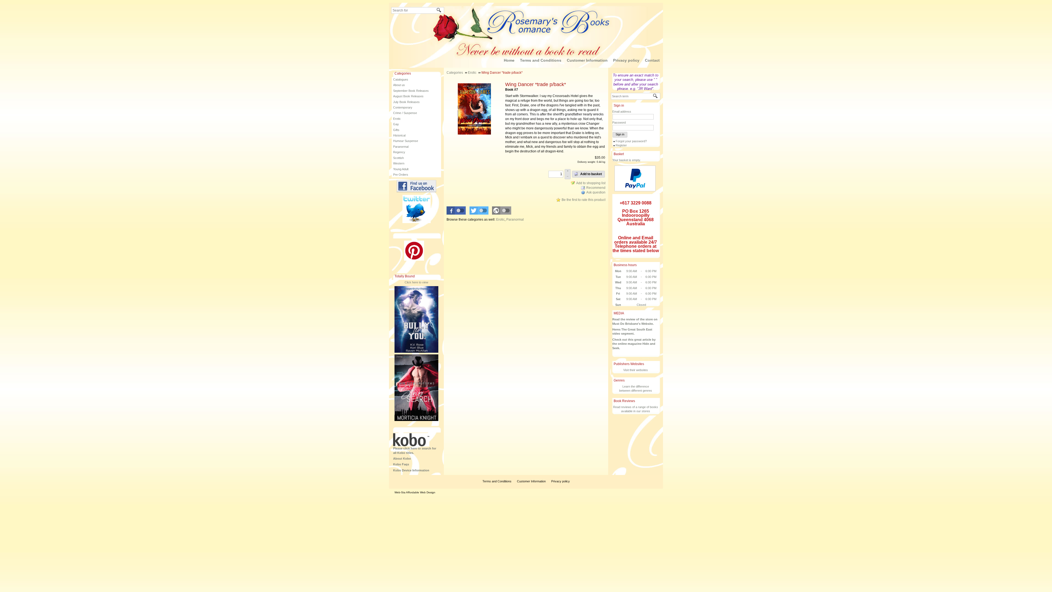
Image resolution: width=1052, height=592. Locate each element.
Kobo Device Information (411, 470)
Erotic (397, 118)
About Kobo (402, 458)
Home (509, 60)
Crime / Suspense (405, 113)
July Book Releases (406, 102)
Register (621, 145)
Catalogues (400, 79)
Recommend (595, 188)
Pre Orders (400, 174)
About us (399, 85)
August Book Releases (408, 96)
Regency (399, 152)
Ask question (595, 192)
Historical (399, 135)
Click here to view (416, 282)
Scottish (398, 158)
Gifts (396, 130)
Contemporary (402, 107)
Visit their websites (635, 370)
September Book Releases (411, 90)
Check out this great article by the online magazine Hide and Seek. (634, 344)
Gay (396, 124)
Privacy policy (626, 60)
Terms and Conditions (540, 60)
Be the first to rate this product (583, 200)
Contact (652, 60)
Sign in (620, 134)
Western (398, 163)
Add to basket (590, 174)
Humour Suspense (405, 141)
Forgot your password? (631, 141)
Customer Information (587, 60)
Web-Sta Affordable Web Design (415, 492)
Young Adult (400, 169)
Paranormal (400, 146)
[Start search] (439, 10)
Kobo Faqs (401, 464)
